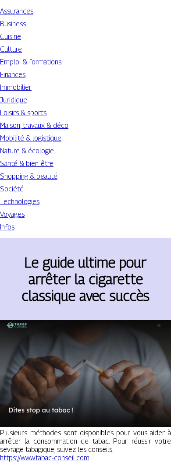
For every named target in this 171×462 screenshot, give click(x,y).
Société (12, 189)
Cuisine (10, 36)
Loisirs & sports (23, 113)
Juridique (13, 100)
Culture (11, 49)
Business (13, 24)
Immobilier (16, 87)
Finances (12, 75)
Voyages (12, 214)
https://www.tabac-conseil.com (44, 458)
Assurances (16, 11)
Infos (7, 227)
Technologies (19, 201)
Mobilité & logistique (30, 138)
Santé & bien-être (26, 163)
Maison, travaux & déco (34, 125)
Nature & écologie (27, 151)
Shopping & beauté (28, 176)
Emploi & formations (30, 62)
